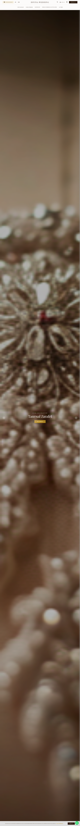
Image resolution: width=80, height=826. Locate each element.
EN (15, 2)
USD (19, 2)
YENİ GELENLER (20, 7)
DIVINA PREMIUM (29, 7)
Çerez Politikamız (59, 823)
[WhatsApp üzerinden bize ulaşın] (77, 823)
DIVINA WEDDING (40, 2)
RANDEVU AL (73, 2)
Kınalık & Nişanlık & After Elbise (49, 7)
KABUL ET (71, 823)
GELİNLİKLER (37, 7)
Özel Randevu (40, 421)
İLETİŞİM (61, 7)
